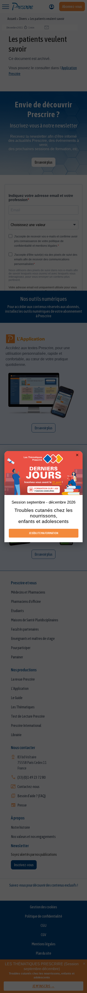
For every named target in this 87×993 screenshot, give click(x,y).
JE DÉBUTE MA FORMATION (43, 533)
